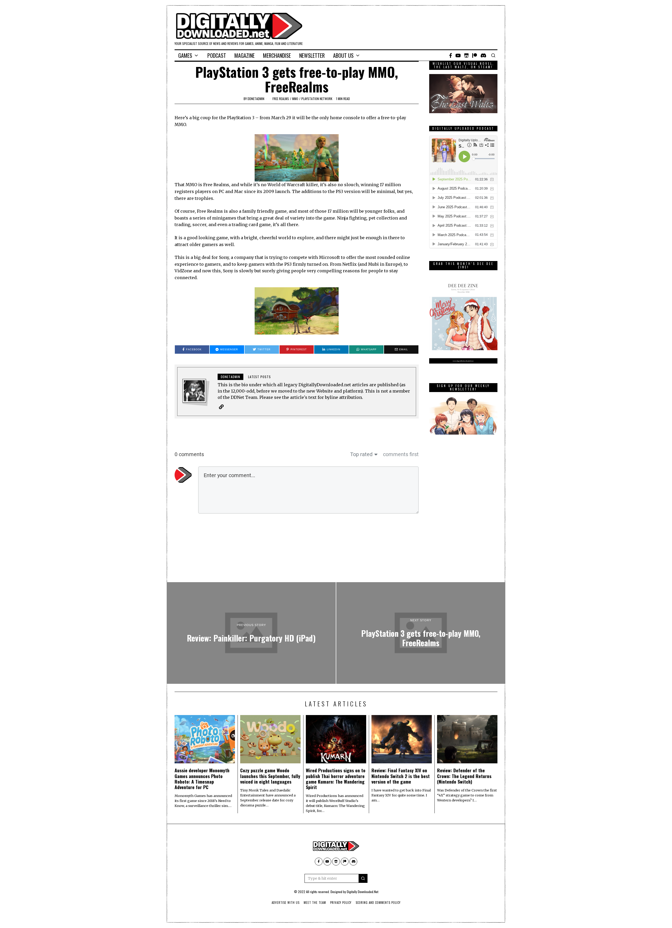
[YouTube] (458, 55)
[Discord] (483, 55)
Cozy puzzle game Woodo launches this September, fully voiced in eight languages (270, 776)
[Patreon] (474, 55)
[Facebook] (450, 55)
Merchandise (277, 55)
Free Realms (280, 98)
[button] (363, 878)
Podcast (216, 55)
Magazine (244, 55)
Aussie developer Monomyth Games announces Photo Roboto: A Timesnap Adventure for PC (202, 778)
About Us (343, 55)
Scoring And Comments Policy (378, 902)
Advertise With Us (286, 902)
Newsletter (312, 55)
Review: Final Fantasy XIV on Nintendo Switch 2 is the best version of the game (400, 776)
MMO (295, 98)
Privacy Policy (340, 902)
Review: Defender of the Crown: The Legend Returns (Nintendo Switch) (464, 776)
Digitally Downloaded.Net (362, 891)
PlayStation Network (316, 98)
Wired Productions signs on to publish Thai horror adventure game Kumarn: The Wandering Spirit (335, 778)
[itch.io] (466, 55)
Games (185, 55)
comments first (401, 454)
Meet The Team (315, 902)
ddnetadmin (256, 98)
